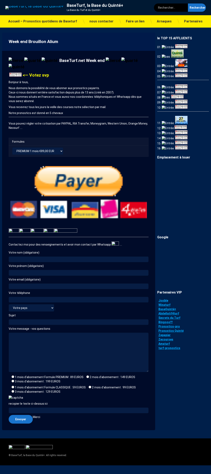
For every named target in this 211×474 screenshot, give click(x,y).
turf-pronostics (169, 348)
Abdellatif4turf (168, 313)
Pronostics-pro (169, 326)
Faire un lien (135, 21)
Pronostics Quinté (171, 330)
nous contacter (101, 21)
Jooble (163, 300)
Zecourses (165, 339)
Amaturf (164, 343)
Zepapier (164, 335)
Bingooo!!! (165, 322)
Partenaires (193, 21)
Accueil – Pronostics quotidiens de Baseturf (42, 21)
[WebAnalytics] (17, 448)
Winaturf (164, 304)
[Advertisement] (183, 263)
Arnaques (164, 21)
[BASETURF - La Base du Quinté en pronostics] (15, 75)
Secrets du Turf (169, 317)
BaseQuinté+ (167, 309)
